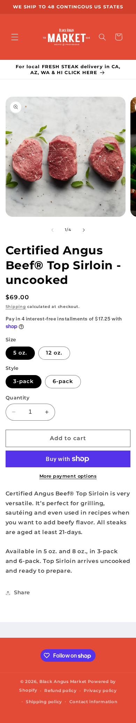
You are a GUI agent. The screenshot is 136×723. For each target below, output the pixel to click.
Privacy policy (100, 690)
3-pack (23, 381)
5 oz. (20, 353)
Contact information (93, 701)
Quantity (17, 397)
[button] (15, 37)
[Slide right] (83, 230)
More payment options (68, 476)
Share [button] (22, 592)
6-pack (63, 381)
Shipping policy (44, 701)
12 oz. (54, 353)
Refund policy (60, 690)
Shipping (16, 306)
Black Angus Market (62, 681)
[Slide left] (52, 230)
